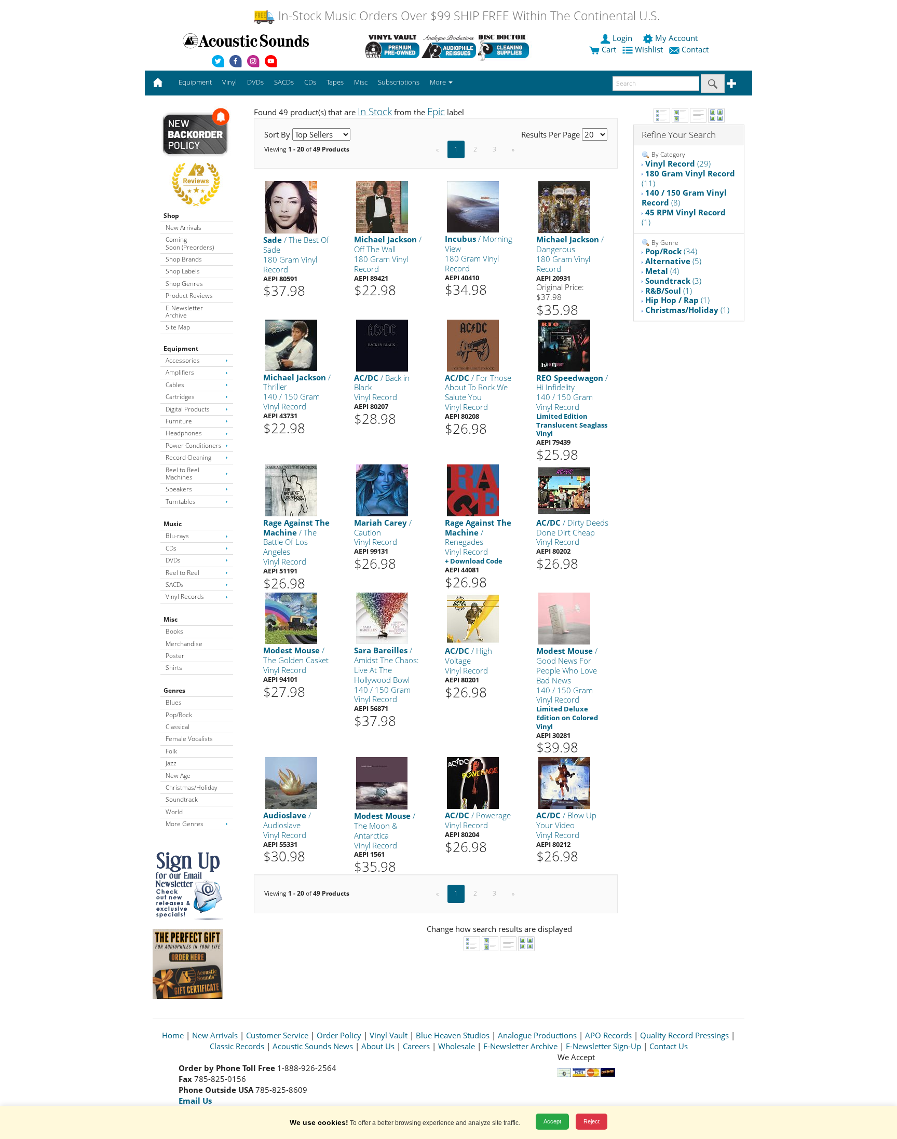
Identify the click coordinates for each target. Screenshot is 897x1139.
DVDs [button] (255, 82)
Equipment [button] (195, 82)
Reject (591, 1121)
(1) (684, 217)
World (174, 811)
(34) (671, 251)
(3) (673, 281)
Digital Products (188, 409)
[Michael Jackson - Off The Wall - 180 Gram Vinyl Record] (382, 206)
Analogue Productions (537, 1035)
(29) (678, 163)
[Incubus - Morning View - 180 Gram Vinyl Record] (473, 206)
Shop (171, 215)
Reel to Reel (182, 572)
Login (622, 38)
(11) (688, 178)
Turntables (181, 501)
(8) (684, 197)
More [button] (438, 82)
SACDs (175, 584)
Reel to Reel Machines (182, 473)
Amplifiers (180, 372)
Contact (695, 49)
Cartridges (180, 396)
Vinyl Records (185, 596)
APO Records (608, 1035)
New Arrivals (183, 227)
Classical (177, 726)
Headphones (184, 433)
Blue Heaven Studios (453, 1035)
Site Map (178, 327)
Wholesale (456, 1046)
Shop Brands (184, 259)
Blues (174, 702)
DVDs (173, 560)
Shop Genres (184, 283)
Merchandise (184, 643)
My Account (676, 38)
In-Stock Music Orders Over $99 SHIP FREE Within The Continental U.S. (467, 16)
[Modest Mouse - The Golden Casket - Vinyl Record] (291, 617)
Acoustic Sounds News (313, 1046)
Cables (175, 384)
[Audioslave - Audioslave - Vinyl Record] (291, 782)
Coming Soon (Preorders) (190, 243)
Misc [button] (361, 82)
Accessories (183, 360)
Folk (171, 751)
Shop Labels (183, 271)
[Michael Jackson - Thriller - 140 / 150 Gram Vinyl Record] (291, 344)
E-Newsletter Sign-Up (603, 1046)
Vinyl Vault (388, 1035)
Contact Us (668, 1046)
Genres (174, 690)
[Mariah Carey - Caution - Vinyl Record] (382, 489)
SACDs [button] (284, 82)
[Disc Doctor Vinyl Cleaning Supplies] (505, 46)
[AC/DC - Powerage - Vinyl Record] (473, 782)
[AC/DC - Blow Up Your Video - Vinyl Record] (564, 782)
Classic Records (237, 1046)
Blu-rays (177, 535)
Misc (171, 619)
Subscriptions (398, 82)
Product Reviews (189, 295)
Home (173, 1035)
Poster (175, 655)
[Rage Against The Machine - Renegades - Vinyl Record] (473, 489)
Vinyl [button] (229, 82)
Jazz (171, 763)
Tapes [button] (335, 82)
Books (174, 631)
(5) (673, 261)
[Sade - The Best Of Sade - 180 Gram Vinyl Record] (291, 206)
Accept (552, 1121)
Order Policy (339, 1035)
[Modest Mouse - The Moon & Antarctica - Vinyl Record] (382, 782)
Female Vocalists (189, 738)
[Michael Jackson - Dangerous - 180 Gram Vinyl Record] (564, 206)
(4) (662, 271)
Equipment (181, 348)
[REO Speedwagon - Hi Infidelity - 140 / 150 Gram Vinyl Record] (564, 344)
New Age (178, 775)
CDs (171, 548)
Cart (608, 49)
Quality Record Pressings (684, 1035)
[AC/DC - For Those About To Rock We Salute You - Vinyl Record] (473, 344)
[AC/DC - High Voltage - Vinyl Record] (473, 618)
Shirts (174, 667)
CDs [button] (310, 82)
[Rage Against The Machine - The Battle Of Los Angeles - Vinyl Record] (291, 489)
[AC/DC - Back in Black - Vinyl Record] (382, 344)
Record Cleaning (188, 457)
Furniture (179, 421)
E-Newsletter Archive (184, 312)
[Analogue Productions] (449, 46)
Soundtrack (182, 799)
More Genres (184, 823)
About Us (378, 1046)
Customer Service (277, 1035)
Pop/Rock (179, 714)
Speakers (179, 489)
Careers (416, 1046)
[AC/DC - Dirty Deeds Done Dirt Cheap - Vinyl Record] (564, 489)
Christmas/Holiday (192, 787)
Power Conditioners (194, 445)
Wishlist (649, 49)
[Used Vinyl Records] (392, 46)
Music (173, 523)
